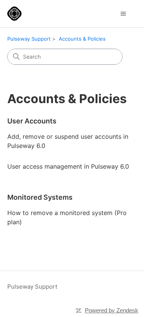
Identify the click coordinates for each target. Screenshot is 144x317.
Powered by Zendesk (111, 310)
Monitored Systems (40, 197)
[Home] (14, 14)
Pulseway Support (29, 39)
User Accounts (31, 121)
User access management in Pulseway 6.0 (68, 166)
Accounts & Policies (82, 39)
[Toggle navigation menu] (123, 14)
